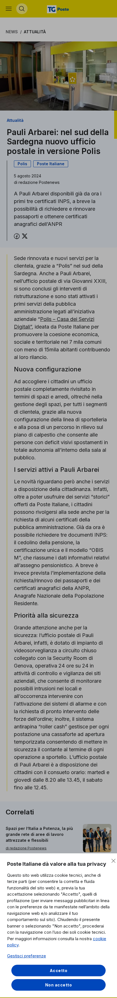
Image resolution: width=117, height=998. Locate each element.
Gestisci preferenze (26, 956)
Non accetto (58, 984)
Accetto (59, 970)
